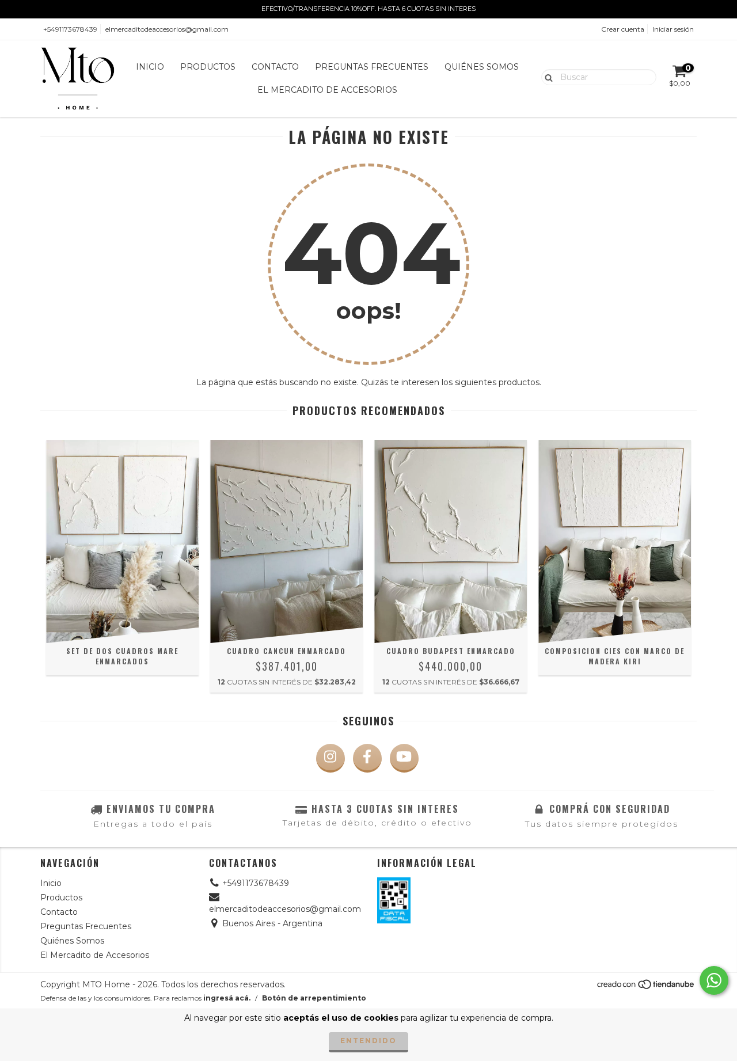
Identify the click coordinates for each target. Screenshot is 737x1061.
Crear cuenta (622, 29)
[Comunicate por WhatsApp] (714, 980)
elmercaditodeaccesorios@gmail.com (167, 29)
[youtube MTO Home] (404, 758)
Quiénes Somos (482, 67)
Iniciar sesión (673, 29)
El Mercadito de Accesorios (327, 90)
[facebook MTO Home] (367, 758)
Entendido (368, 1040)
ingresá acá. (226, 998)
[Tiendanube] (646, 987)
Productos (207, 67)
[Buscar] (546, 76)
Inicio (150, 67)
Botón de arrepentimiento (314, 998)
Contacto (275, 67)
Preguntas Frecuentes (371, 67)
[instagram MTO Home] (330, 758)
